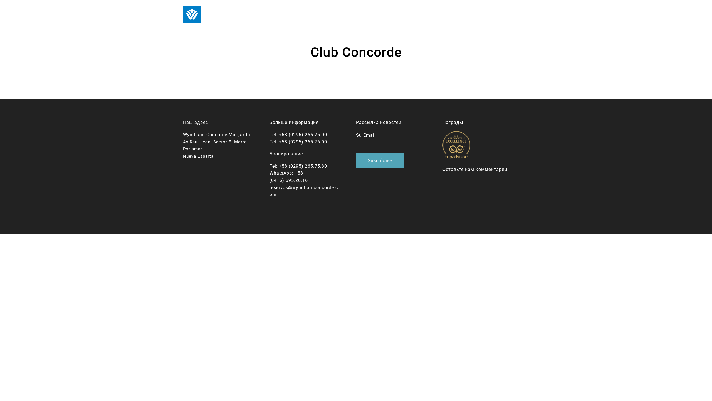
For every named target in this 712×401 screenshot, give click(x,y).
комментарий (491, 169)
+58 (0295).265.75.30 (303, 166)
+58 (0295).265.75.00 (303, 134)
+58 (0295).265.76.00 (303, 142)
